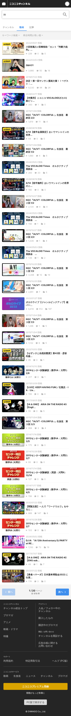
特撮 (5, 636)
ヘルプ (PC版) (60, 660)
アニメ (7, 622)
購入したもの (45, 617)
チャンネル (8, 27)
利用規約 (8, 660)
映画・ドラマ (10, 629)
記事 (31, 27)
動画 (21, 27)
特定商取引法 (33, 660)
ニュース (31, 675)
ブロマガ (8, 615)
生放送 (17, 675)
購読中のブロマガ (48, 624)
